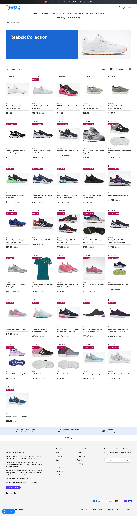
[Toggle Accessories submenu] (71, 13)
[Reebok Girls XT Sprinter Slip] (119, 179)
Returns (79, 460)
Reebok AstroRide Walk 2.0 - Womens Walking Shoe (118, 330)
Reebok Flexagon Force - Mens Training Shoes (15, 241)
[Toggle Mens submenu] (38, 13)
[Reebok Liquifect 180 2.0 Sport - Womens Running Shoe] (68, 313)
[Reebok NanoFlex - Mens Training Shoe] (43, 134)
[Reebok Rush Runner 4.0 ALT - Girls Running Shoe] (68, 268)
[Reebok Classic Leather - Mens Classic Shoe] (17, 89)
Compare (105, 69)
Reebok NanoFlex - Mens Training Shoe (41, 152)
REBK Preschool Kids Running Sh (67, 107)
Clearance (77, 13)
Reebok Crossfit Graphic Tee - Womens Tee (43, 286)
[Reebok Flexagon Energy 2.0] (119, 357)
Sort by (8, 69)
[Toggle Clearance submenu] (83, 13)
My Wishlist (99, 13)
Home (7, 22)
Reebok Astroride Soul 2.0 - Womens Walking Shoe (93, 330)
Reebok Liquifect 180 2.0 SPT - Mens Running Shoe (68, 196)
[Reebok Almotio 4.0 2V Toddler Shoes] (119, 134)
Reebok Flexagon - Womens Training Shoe (16, 286)
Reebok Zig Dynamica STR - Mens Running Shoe (16, 152)
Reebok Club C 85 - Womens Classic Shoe (42, 107)
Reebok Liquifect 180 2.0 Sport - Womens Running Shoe (68, 330)
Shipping (80, 464)
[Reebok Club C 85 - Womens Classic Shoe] (43, 89)
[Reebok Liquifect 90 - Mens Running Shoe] (43, 179)
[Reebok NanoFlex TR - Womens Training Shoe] (119, 223)
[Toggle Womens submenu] (49, 13)
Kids (54, 13)
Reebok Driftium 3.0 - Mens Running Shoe (93, 241)
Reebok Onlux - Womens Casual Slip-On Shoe (92, 107)
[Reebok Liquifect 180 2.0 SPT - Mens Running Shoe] (68, 179)
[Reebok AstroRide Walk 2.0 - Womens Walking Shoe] (119, 313)
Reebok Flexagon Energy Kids (93, 374)
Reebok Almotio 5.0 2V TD (41, 240)
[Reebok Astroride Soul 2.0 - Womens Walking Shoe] (94, 313)
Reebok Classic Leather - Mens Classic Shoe (15, 107)
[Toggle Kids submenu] (57, 13)
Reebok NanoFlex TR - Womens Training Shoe (116, 241)
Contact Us (81, 456)
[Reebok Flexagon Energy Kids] (94, 357)
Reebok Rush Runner (39, 374)
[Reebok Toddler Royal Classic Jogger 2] (94, 134)
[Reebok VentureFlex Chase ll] (119, 268)
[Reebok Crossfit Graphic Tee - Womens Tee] (43, 268)
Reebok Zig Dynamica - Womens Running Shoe (40, 330)
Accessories (64, 13)
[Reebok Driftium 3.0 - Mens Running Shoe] (94, 223)
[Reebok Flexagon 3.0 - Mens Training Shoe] (94, 179)
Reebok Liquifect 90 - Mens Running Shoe (42, 196)
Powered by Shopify (23, 509)
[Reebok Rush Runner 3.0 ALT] (68, 134)
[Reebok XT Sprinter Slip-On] (17, 357)
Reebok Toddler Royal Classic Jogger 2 (93, 152)
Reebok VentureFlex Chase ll (118, 285)
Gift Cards (89, 13)
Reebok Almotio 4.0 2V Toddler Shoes (119, 152)
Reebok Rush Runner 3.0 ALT (67, 151)
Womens (45, 13)
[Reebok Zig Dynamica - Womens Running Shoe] (43, 313)
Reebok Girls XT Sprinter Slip (118, 195)
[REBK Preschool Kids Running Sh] (68, 89)
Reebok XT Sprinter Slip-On (16, 374)
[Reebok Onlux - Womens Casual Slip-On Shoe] (94, 89)
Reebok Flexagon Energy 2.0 (118, 374)
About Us (80, 453)
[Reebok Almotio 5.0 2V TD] (43, 223)
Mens (35, 13)
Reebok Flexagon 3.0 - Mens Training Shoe (93, 196)
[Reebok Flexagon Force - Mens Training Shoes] (17, 223)
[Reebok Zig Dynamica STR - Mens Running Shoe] (17, 134)
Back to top (68, 438)
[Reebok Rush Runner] (43, 357)
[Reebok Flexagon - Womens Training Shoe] (17, 268)
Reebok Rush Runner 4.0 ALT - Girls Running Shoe (68, 286)
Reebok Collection (15, 22)
